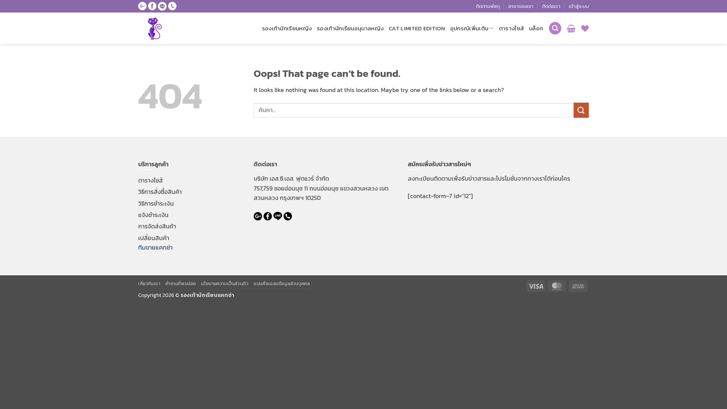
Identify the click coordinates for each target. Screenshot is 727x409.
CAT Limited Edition (417, 28)
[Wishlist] (585, 28)
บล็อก (536, 28)
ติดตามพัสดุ (488, 6)
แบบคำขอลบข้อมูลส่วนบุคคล (282, 283)
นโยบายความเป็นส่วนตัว (224, 283)
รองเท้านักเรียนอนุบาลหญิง (350, 28)
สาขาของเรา (521, 6)
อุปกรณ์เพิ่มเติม (469, 28)
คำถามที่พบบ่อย (180, 283)
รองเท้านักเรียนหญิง (287, 28)
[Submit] (581, 110)
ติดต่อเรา (551, 6)
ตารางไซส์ (511, 28)
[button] (579, 6)
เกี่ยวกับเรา (149, 283)
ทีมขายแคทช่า (155, 247)
